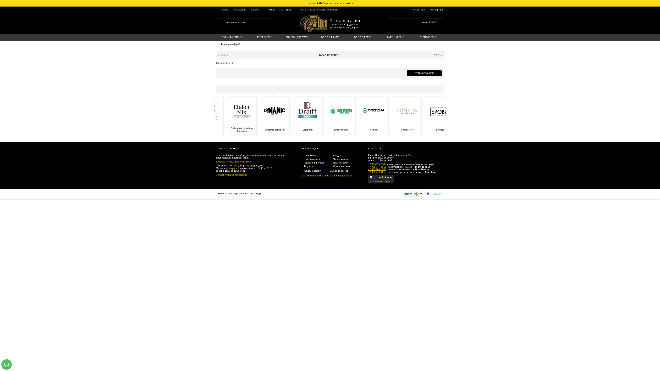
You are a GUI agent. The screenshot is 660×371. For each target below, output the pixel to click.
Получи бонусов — (330, 3)
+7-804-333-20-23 (377, 164)
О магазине (310, 155)
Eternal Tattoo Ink (296, 129)
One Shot (263, 129)
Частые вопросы (341, 159)
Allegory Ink (362, 129)
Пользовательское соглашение (231, 174)
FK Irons (329, 129)
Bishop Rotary (395, 129)
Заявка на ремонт (339, 171)
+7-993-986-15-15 (377, 169)
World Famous (230, 129)
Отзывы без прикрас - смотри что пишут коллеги (326, 175)
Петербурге (233, 168)
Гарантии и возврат (314, 162)
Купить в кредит (312, 171)
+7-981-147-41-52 (377, 167)
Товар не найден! (230, 44)
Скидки (337, 155)
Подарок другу (341, 162)
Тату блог (309, 166)
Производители (312, 159)
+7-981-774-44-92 (377, 172)
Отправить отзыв (424, 73)
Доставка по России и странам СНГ (234, 161)
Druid (428, 129)
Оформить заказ (341, 166)
